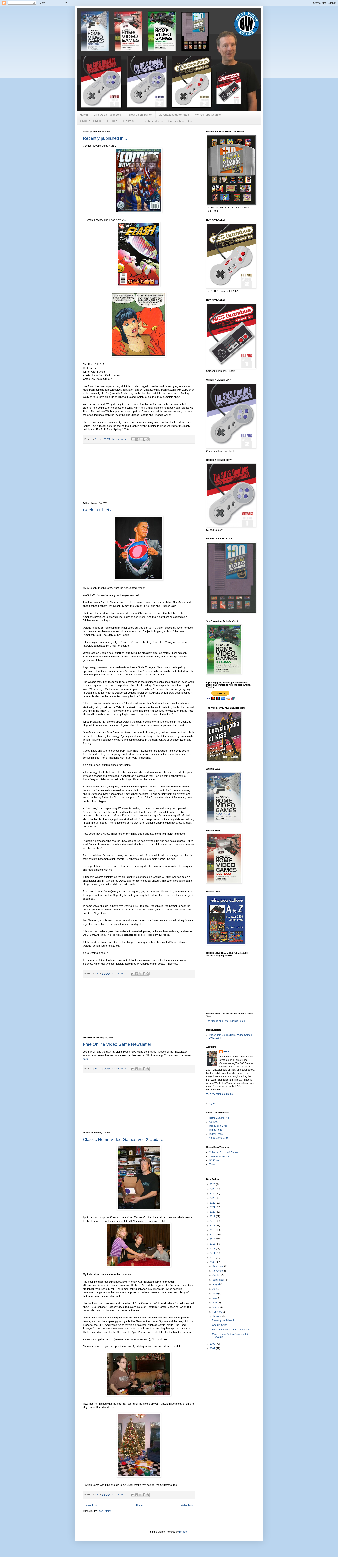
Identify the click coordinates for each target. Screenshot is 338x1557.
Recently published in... (105, 138)
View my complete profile (219, 1094)
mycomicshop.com (219, 1156)
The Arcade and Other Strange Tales (225, 1021)
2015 (213, 1234)
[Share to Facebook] (144, 439)
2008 (213, 1344)
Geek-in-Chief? (97, 510)
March (216, 1307)
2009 (213, 1262)
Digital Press (216, 1134)
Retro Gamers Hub (219, 1118)
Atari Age (214, 1122)
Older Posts (187, 1505)
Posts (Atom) (104, 1511)
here (85, 1058)
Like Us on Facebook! (107, 114)
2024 (213, 1193)
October (216, 1275)
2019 (213, 1216)
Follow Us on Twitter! (140, 114)
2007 (213, 1348)
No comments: (119, 439)
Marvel (212, 1164)
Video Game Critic (218, 1137)
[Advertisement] (138, 472)
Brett (226, 1051)
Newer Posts (90, 1505)
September (218, 1279)
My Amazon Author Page (173, 114)
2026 (213, 1184)
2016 (213, 1230)
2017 (213, 1225)
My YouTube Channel (208, 114)
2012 (213, 1248)
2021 (213, 1207)
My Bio (212, 1103)
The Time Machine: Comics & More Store (167, 121)
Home (139, 1505)
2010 (213, 1257)
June (215, 1293)
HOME (84, 114)
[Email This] (133, 439)
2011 (213, 1253)
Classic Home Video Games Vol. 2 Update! (123, 1139)
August (216, 1284)
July (214, 1289)
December (218, 1266)
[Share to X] (140, 439)
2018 (213, 1221)
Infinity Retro (215, 1129)
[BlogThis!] (136, 439)
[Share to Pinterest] (148, 439)
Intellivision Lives (218, 1126)
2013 (213, 1243)
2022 (213, 1202)
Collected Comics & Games (223, 1152)
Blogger (183, 1531)
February (217, 1311)
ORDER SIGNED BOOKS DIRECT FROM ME (108, 121)
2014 (213, 1239)
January (217, 1316)
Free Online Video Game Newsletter (117, 1044)
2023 (213, 1198)
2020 (213, 1211)
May (215, 1298)
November (218, 1270)
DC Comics (215, 1160)
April (215, 1302)
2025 (213, 1189)
